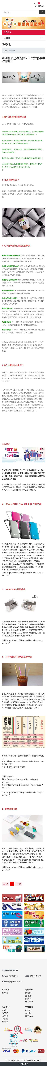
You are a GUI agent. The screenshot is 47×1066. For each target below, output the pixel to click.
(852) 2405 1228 (12, 976)
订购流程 (28, 993)
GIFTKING (22, 1060)
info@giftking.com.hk (14, 981)
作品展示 (5, 1013)
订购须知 (29, 989)
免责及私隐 (29, 1001)
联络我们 (29, 1006)
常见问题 (28, 996)
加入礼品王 (29, 1016)
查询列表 (41, 6)
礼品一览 (5, 989)
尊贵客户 (5, 1010)
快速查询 (24, 1063)
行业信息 (5, 1021)
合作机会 (28, 1013)
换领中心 (28, 998)
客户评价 (5, 1016)
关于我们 (5, 1006)
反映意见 (28, 1010)
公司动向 (5, 1019)
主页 (5, 50)
